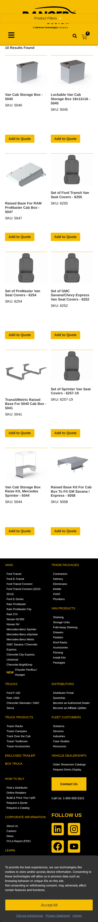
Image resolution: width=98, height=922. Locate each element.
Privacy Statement (57, 915)
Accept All (49, 905)
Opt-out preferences (29, 915)
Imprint (77, 915)
